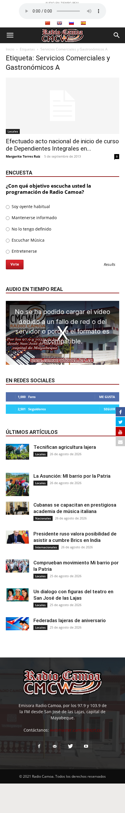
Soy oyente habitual (30, 206)
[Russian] (71, 23)
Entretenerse (23, 251)
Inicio (10, 49)
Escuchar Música (27, 240)
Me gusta (107, 397)
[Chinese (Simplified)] (47, 23)
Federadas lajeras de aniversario (69, 620)
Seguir (109, 409)
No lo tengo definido (30, 229)
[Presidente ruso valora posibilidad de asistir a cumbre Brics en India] (17, 537)
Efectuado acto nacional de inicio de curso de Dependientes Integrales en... (62, 145)
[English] (59, 23)
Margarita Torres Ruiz (23, 156)
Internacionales (46, 547)
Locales (13, 131)
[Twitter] (70, 746)
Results (109, 265)
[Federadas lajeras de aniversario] (17, 623)
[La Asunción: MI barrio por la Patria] (17, 484)
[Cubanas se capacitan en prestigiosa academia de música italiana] (17, 508)
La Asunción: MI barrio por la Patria (71, 476)
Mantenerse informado (33, 217)
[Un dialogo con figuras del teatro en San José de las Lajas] (17, 594)
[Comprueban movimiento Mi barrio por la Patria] (17, 566)
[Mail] (54, 746)
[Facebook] (39, 746)
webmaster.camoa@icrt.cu (76, 730)
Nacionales (43, 518)
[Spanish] (83, 23)
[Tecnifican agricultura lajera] (17, 451)
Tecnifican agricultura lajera (64, 447)
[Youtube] (86, 746)
